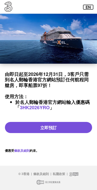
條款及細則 (22, 150)
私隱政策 (59, 173)
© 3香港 (23, 173)
